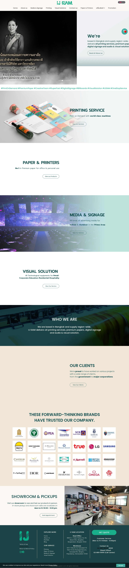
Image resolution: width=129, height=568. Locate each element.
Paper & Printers (87, 8)
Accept (120, 565)
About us (24, 8)
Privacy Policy (24, 528)
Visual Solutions (60, 8)
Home (15, 8)
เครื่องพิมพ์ (100, 8)
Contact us (73, 8)
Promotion (112, 8)
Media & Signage (37, 8)
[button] (9, 38)
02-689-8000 (102, 530)
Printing (49, 8)
